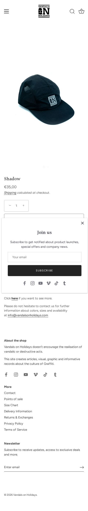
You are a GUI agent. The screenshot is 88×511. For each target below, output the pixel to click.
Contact (10, 393)
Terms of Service (15, 429)
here (14, 298)
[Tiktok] (56, 283)
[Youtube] (40, 283)
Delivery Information (18, 411)
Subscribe (44, 270)
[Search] (72, 12)
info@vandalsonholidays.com (28, 315)
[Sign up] (82, 467)
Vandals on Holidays (25, 494)
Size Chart (11, 405)
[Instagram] (32, 283)
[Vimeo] (48, 283)
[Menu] (6, 11)
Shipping (10, 193)
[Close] (82, 223)
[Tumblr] (64, 283)
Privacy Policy (13, 423)
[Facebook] (25, 283)
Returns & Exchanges (18, 417)
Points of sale (13, 399)
